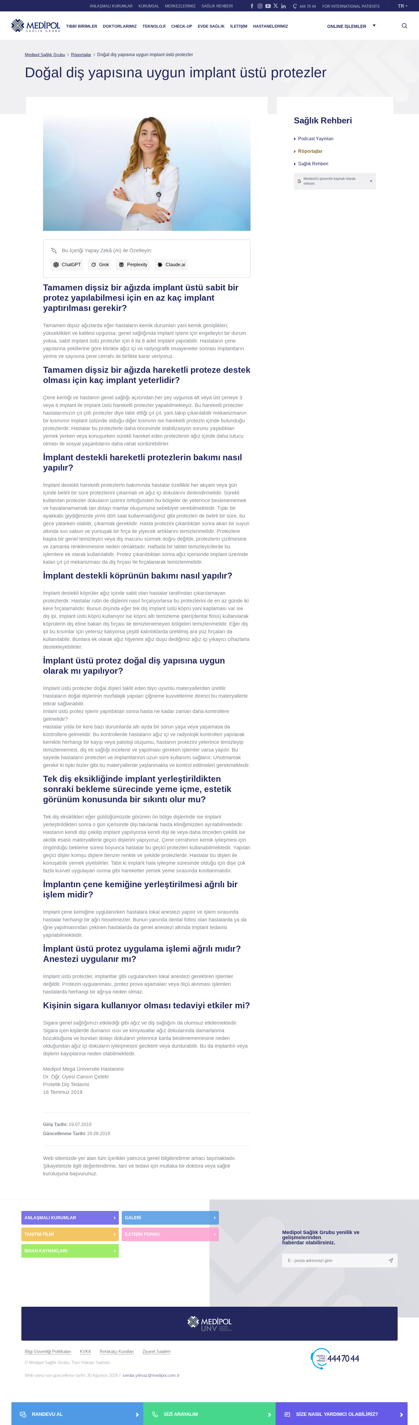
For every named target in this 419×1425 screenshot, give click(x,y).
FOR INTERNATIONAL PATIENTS (351, 6)
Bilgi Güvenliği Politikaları (48, 1351)
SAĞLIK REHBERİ (217, 6)
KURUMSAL (149, 6)
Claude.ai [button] (175, 264)
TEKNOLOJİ (154, 26)
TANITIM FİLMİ (39, 1234)
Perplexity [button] (137, 264)
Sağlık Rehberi (313, 163)
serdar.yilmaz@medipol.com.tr (151, 1375)
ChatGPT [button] (71, 264)
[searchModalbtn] (402, 24)
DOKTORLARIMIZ (120, 26)
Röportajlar (310, 151)
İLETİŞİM (238, 26)
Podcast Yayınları (315, 138)
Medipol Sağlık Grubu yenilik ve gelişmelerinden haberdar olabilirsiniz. (320, 1237)
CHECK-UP (181, 26)
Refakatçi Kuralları (117, 1351)
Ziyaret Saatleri (156, 1351)
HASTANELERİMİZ (270, 26)
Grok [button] (104, 264)
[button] (335, 181)
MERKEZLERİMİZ (180, 6)
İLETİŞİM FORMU (142, 1234)
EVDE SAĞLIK (211, 26)
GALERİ (133, 1217)
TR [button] (401, 6)
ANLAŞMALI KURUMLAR (111, 6)
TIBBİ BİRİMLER (81, 26)
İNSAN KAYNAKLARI (46, 1250)
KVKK (85, 1351)
